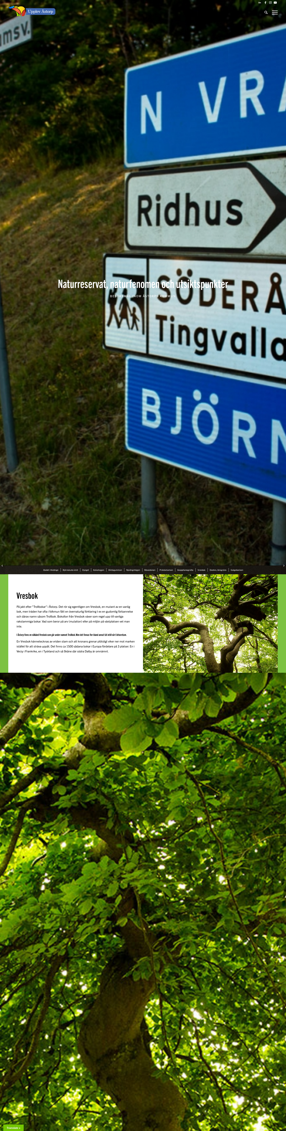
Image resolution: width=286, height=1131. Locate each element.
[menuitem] (259, 2)
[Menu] (274, 12)
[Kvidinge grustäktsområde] (2, 565)
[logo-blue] (32, 12)
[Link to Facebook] (265, 2)
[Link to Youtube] (275, 2)
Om (259, 2)
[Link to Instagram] (270, 2)
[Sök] (266, 12)
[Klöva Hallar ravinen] (283, 565)
